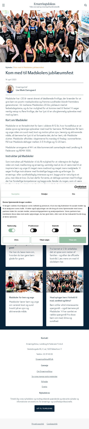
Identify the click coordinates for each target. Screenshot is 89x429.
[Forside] (45, 5)
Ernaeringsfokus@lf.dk (44, 359)
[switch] (33, 230)
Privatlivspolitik (38, 424)
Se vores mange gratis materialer (44, 376)
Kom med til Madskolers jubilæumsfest (29, 67)
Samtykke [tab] (15, 194)
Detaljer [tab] (44, 194)
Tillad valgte (44, 240)
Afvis (16, 240)
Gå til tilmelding (44, 408)
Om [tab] (73, 194)
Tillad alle (72, 240)
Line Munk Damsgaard (26, 90)
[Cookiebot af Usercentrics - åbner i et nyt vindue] (76, 187)
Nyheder (9, 67)
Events (44, 386)
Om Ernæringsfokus (44, 371)
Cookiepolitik (52, 424)
